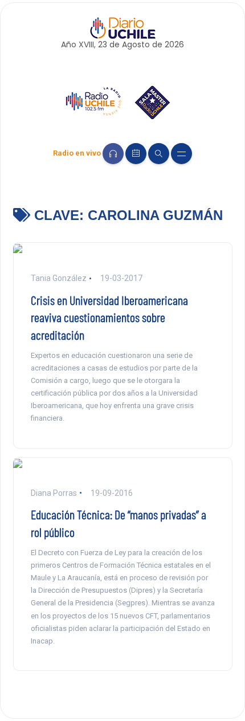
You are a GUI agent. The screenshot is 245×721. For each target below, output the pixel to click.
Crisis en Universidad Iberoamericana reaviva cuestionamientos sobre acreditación (109, 317)
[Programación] (135, 153)
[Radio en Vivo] (113, 153)
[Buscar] (158, 153)
